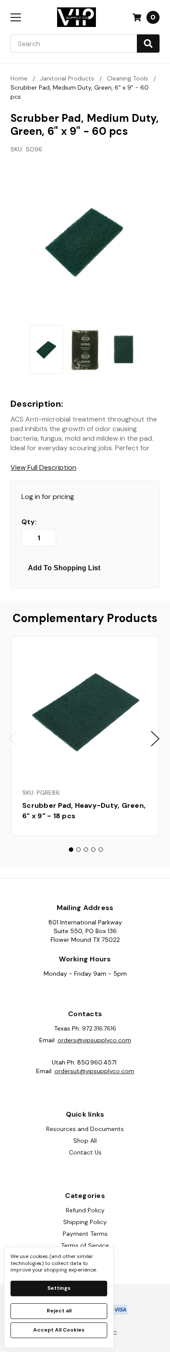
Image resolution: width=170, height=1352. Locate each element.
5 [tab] (101, 849)
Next (155, 738)
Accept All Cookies (59, 1329)
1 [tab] (71, 849)
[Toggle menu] (15, 17)
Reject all (59, 1310)
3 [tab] (86, 849)
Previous (12, 738)
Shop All (85, 1141)
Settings (59, 1288)
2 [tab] (78, 849)
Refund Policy (85, 1210)
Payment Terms (85, 1234)
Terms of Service (85, 1245)
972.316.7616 (99, 1028)
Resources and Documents (85, 1129)
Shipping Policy (85, 1222)
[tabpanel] (85, 736)
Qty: (29, 522)
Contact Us (85, 1152)
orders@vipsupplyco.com (94, 1040)
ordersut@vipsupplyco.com (94, 1071)
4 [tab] (93, 849)
